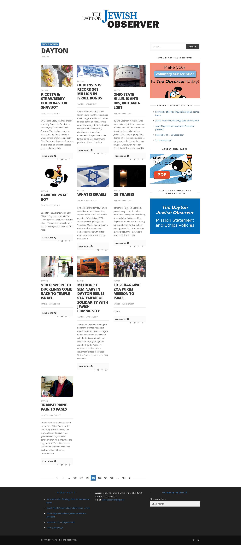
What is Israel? (91, 194)
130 (80, 478)
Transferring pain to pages (54, 407)
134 (105, 478)
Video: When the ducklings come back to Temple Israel (56, 291)
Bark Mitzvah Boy (54, 197)
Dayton (44, 90)
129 (74, 478)
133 (99, 478)
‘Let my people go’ (163, 140)
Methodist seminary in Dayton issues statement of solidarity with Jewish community (92, 297)
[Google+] (193, 540)
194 (123, 478)
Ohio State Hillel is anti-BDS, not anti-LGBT (127, 101)
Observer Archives (158, 499)
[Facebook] (189, 540)
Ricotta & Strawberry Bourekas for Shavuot (54, 101)
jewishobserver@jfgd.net (113, 499)
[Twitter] (198, 540)
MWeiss (44, 113)
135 (111, 478)
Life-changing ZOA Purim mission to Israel (127, 291)
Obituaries (124, 194)
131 (87, 478)
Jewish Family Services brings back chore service (177, 120)
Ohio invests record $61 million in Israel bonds (89, 91)
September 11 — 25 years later (169, 134)
